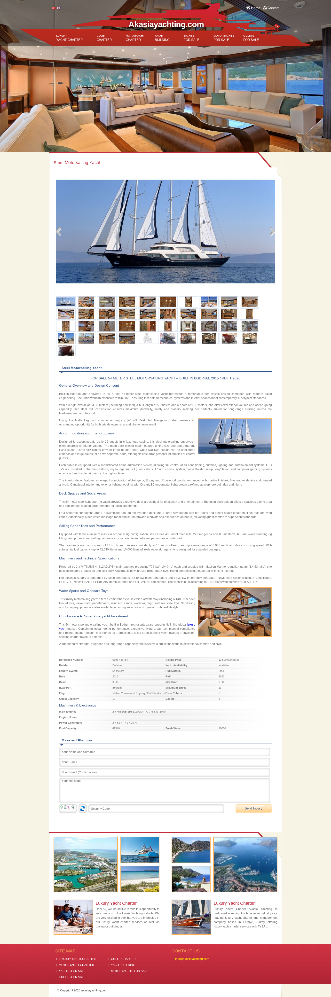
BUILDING (162, 38)
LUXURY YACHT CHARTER (77, 959)
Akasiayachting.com (166, 24)
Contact (273, 8)
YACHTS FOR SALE (72, 971)
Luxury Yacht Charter (116, 903)
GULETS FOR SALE (72, 977)
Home (255, 8)
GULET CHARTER (123, 959)
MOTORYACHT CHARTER (76, 965)
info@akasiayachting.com (192, 959)
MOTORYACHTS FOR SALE (129, 971)
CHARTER (104, 38)
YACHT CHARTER (69, 38)
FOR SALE (191, 38)
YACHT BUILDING (123, 965)
